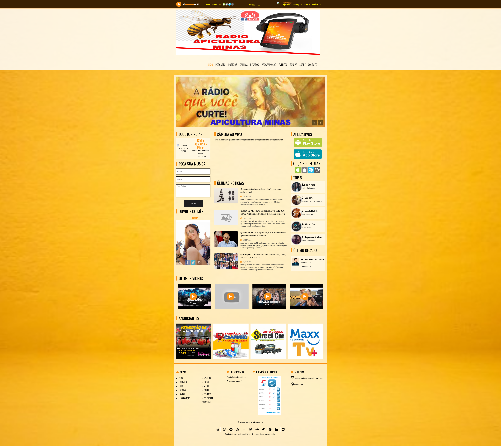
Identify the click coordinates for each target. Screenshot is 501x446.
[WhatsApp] (224, 429)
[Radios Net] (231, 336)
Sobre (302, 65)
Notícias (232, 65)
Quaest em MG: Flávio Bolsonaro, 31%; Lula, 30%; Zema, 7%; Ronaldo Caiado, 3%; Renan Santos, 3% (262, 212)
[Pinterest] (270, 429)
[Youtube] (237, 429)
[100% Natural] (194, 336)
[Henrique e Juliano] (193, 296)
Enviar (193, 203)
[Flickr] (283, 429)
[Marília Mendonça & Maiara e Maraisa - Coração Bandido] (267, 296)
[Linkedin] (276, 429)
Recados (254, 65)
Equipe (293, 65)
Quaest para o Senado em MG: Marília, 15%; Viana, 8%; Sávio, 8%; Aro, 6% (263, 256)
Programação (268, 65)
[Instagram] (218, 429)
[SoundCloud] (257, 429)
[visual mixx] (305, 336)
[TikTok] (263, 429)
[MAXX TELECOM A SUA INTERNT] (268, 336)
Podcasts (220, 65)
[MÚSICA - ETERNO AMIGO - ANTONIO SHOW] (230, 296)
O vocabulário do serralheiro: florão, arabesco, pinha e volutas (261, 190)
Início (210, 65)
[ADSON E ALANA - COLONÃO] (305, 296)
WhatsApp (298, 385)
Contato (312, 65)
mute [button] (184, 4)
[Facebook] (244, 429)
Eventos (283, 65)
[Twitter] (250, 429)
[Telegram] (231, 429)
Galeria (244, 65)
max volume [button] (198, 4)
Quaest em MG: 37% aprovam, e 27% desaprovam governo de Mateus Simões (263, 234)
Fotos (206, 381)
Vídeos (206, 385)
